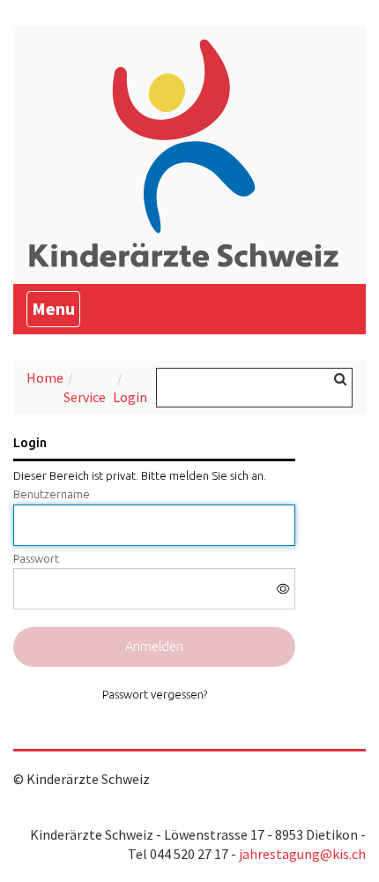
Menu (56, 307)
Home (44, 377)
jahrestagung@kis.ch (302, 854)
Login (130, 397)
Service (84, 397)
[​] (155, 588)
